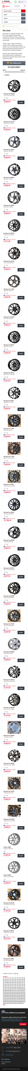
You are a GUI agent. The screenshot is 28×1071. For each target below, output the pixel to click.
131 (3, 993)
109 (10, 990)
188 (12, 1000)
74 (17, 985)
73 (15, 985)
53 (3, 984)
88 (19, 987)
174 (10, 998)
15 (5, 979)
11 (20, 977)
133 (7, 993)
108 (8, 990)
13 (24, 977)
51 (22, 982)
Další (4, 1004)
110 (12, 990)
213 (10, 1003)
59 (13, 984)
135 (10, 993)
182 (24, 998)
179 (19, 998)
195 (24, 1000)
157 (3, 996)
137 (14, 993)
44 (10, 982)
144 (3, 995)
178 (17, 998)
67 (5, 985)
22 (17, 979)
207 (22, 1001)
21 (15, 979)
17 (8, 979)
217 (17, 1003)
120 (7, 992)
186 (8, 1000)
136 (12, 993)
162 (12, 996)
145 (5, 995)
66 (3, 985)
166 (19, 996)
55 (7, 984)
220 (22, 1003)
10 (19, 977)
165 (17, 996)
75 (19, 985)
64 (22, 984)
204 (17, 1001)
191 (17, 1000)
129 (22, 992)
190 (15, 1000)
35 (17, 981)
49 (19, 982)
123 (12, 992)
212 (8, 1003)
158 (5, 996)
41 (5, 982)
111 (14, 990)
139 (17, 993)
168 (22, 996)
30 (8, 981)
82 (8, 987)
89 (20, 987)
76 (20, 985)
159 (7, 996)
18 (10, 979)
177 (15, 998)
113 (17, 990)
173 (8, 998)
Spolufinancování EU (13, 1068)
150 (14, 995)
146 (7, 995)
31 (10, 981)
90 (22, 987)
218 (19, 1003)
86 (15, 987)
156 (24, 995)
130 (24, 992)
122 (10, 992)
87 (17, 987)
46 (13, 982)
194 (22, 1000)
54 (5, 984)
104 (24, 989)
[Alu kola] (7, 3)
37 (20, 981)
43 (8, 982)
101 (19, 989)
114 (19, 990)
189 (14, 1000)
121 (8, 992)
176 (14, 998)
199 (8, 1001)
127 (19, 992)
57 (10, 984)
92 (3, 989)
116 (22, 990)
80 (5, 987)
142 (22, 993)
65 (24, 984)
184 (5, 1000)
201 (12, 1001)
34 (15, 981)
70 (10, 985)
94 (7, 989)
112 (15, 990)
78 (24, 985)
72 (13, 985)
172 (7, 998)
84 (12, 987)
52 (24, 982)
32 (15, 973)
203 (15, 1001)
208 (24, 1001)
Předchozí (5, 976)
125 (15, 992)
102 (21, 989)
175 (12, 998)
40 (3, 982)
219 (21, 1003)
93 (5, 989)
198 (7, 1001)
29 (7, 981)
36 (19, 981)
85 (13, 987)
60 (15, 984)
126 (17, 992)
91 (24, 987)
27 (3, 981)
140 (19, 993)
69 (8, 985)
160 (8, 996)
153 (19, 995)
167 (21, 996)
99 (15, 989)
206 (21, 1001)
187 (10, 1000)
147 (8, 995)
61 (17, 984)
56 (8, 984)
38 (22, 981)
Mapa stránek (5, 1068)
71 (12, 985)
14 (3, 979)
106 (5, 990)
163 (14, 996)
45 (12, 982)
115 (21, 990)
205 (19, 1001)
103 (22, 989)
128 (21, 992)
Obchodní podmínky (6, 1062)
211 (7, 1003)
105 (3, 990)
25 (22, 979)
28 (5, 981)
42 (7, 982)
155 (22, 995)
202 (14, 1001)
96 (10, 989)
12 (22, 977)
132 (5, 993)
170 (3, 998)
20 (13, 979)
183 (3, 1000)
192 (19, 1000)
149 (12, 995)
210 (5, 1003)
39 (24, 981)
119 (5, 992)
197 (5, 1001)
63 (20, 984)
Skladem (7, 75)
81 (7, 987)
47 (15, 982)
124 (14, 992)
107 (7, 990)
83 (10, 987)
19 (12, 979)
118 (3, 992)
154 (21, 995)
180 (21, 998)
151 (15, 995)
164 (15, 996)
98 (13, 989)
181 (22, 998)
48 (17, 973)
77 (22, 985)
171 (5, 998)
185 (7, 1000)
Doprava (3, 1063)
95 (8, 989)
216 (15, 1003)
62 (19, 984)
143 (24, 993)
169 (24, 996)
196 (3, 1001)
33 (13, 981)
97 (12, 989)
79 (3, 987)
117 (24, 990)
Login (18, 1068)
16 (13, 973)
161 (10, 996)
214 (12, 1003)
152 (17, 995)
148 (10, 995)
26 (24, 979)
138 (15, 993)
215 (14, 1003)
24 (20, 979)
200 (10, 1001)
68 (7, 985)
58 (12, 984)
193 (21, 1000)
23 (19, 979)
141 (21, 993)
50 (20, 982)
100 (17, 989)
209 (3, 1003)
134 (8, 993)
